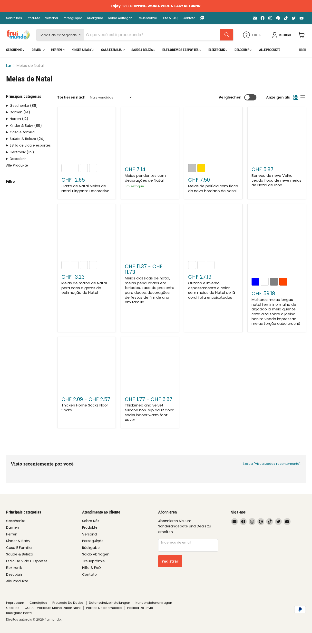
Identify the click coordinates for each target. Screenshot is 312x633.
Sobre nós (14, 18)
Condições (38, 602)
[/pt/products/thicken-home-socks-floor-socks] (86, 366)
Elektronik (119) (22, 152)
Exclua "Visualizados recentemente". (272, 463)
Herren (56, 50)
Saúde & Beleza (142, 50)
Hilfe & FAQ (170, 18)
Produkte (33, 18)
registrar (170, 561)
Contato (189, 18)
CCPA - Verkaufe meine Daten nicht (53, 607)
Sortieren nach (71, 97)
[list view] (302, 97)
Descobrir (242, 50)
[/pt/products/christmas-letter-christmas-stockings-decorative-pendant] (86, 136)
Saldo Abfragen (120, 18)
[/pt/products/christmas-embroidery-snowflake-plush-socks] (213, 136)
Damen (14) (20, 112)
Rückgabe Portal (19, 613)
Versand (51, 18)
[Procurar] (226, 34)
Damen (37, 50)
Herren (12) (19, 119)
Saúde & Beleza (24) (27, 139)
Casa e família (111, 50)
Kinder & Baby (82, 50)
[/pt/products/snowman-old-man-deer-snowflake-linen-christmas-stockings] (277, 136)
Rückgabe (95, 18)
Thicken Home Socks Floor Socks (84, 408)
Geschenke (14, 50)
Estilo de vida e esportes (180, 50)
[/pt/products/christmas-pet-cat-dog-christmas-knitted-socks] (86, 233)
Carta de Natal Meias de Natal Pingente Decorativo (85, 188)
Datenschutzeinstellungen (109, 602)
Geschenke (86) (24, 105)
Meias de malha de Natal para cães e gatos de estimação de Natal (84, 287)
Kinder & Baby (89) (26, 125)
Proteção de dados (68, 602)
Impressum (15, 602)
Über (302, 50)
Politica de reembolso (104, 607)
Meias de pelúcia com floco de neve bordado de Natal (213, 188)
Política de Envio (140, 607)
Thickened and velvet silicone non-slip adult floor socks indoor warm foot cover (149, 412)
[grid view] (295, 97)
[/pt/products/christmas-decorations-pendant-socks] (150, 136)
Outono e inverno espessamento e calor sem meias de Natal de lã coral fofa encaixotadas (211, 290)
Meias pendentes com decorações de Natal (145, 178)
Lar (8, 65)
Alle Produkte (269, 50)
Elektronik (216, 50)
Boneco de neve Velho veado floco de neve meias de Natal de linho (277, 180)
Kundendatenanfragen (154, 602)
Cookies (12, 607)
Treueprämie (147, 18)
